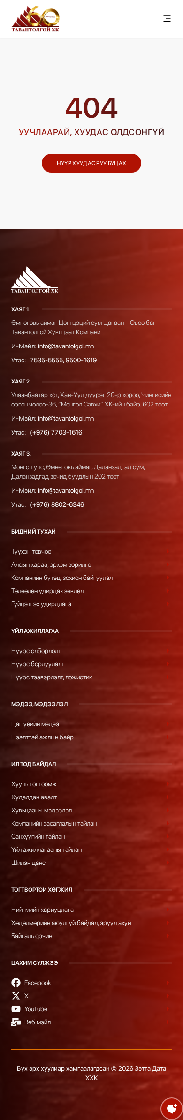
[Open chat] (171, 1108)
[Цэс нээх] (167, 18)
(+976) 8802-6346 (57, 504)
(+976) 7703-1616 (56, 432)
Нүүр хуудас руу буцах (91, 163)
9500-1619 (81, 360)
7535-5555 (46, 360)
